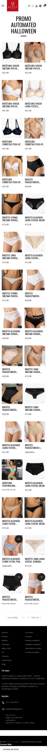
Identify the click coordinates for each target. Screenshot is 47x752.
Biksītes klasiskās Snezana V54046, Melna (34, 334)
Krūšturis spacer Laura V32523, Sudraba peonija (33, 106)
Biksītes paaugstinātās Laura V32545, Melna (12, 409)
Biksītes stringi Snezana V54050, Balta (10, 296)
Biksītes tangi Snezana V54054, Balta (10, 258)
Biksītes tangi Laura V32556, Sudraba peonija (35, 561)
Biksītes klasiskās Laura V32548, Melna (35, 219)
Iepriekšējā (13, 617)
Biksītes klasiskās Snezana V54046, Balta (11, 334)
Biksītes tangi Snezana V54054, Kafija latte (32, 372)
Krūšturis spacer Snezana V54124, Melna (10, 68)
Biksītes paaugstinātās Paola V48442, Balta (34, 599)
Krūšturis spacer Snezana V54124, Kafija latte (33, 68)
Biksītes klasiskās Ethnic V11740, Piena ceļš (11, 561)
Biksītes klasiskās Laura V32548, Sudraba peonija (11, 523)
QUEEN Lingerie (13, 742)
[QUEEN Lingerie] (12, 5)
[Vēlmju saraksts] (32, 6)
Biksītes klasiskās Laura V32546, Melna (35, 522)
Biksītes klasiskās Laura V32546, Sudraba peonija (34, 258)
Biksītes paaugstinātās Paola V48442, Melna (12, 599)
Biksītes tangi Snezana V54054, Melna (32, 409)
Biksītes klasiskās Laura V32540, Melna (35, 484)
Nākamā (35, 617)
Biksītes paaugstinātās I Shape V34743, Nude (34, 447)
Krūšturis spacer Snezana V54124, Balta (10, 106)
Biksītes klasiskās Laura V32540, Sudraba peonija (11, 447)
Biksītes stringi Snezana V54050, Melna (10, 220)
